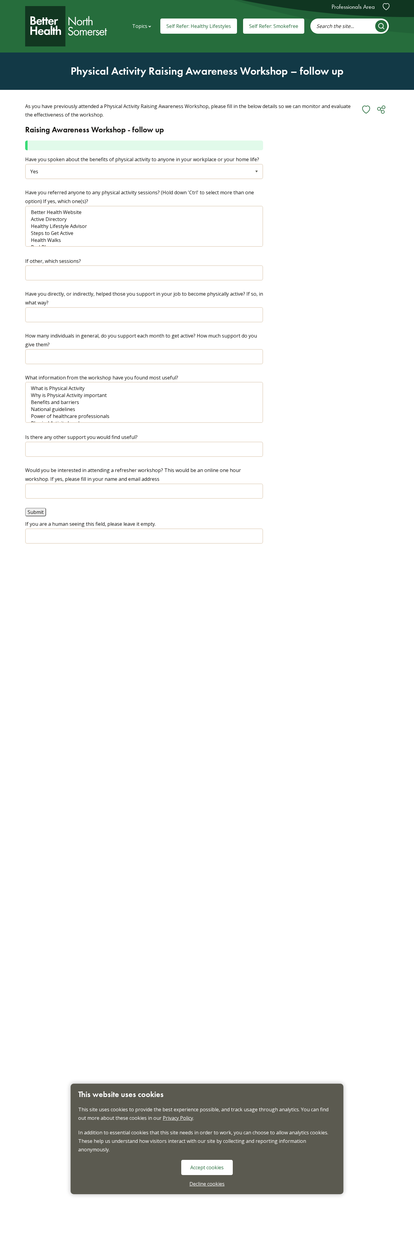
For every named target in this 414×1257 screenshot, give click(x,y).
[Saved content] (386, 6)
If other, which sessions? (53, 261)
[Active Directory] (139, 219)
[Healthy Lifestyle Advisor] (139, 226)
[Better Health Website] (139, 212)
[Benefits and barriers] (139, 402)
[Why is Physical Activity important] (139, 395)
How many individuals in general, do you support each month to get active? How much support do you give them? (141, 340)
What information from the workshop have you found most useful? (101, 377)
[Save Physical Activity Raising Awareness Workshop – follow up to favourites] (366, 109)
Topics (139, 26)
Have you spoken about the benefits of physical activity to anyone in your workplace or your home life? (142, 159)
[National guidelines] (139, 409)
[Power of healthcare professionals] (139, 416)
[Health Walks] (139, 240)
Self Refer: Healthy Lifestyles (198, 26)
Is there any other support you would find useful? (81, 437)
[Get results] (381, 26)
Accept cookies (207, 1167)
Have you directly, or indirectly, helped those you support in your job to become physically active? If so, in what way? (144, 298)
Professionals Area (353, 7)
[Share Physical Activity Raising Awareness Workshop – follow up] (381, 109)
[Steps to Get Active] (139, 233)
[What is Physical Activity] (139, 388)
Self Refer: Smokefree (273, 26)
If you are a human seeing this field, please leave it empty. (90, 524)
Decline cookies (207, 1184)
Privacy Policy (178, 1118)
